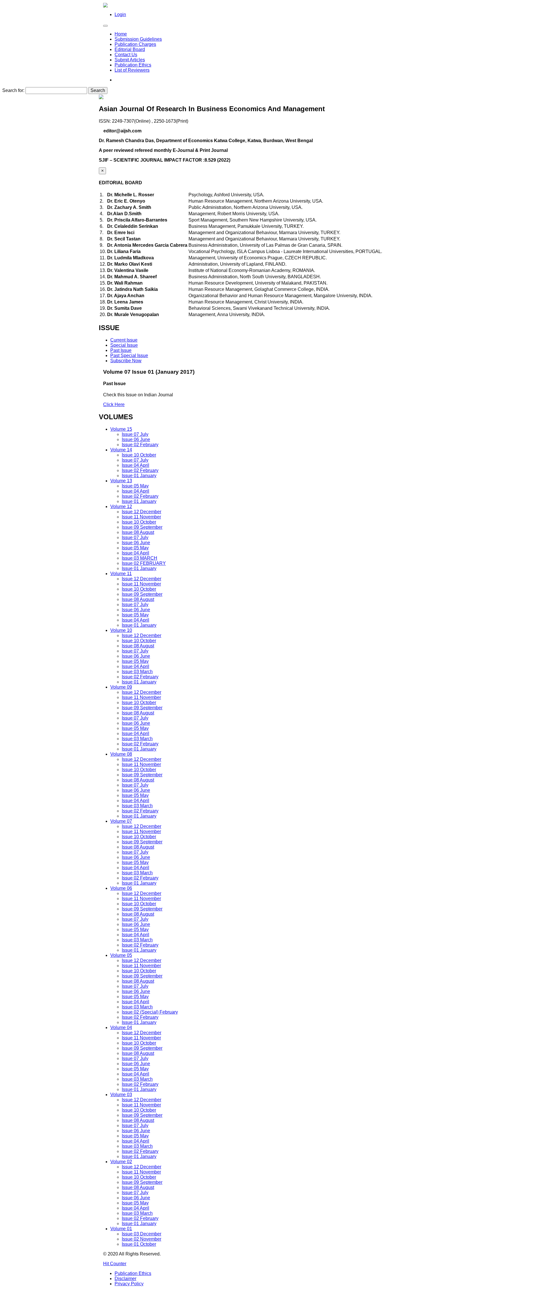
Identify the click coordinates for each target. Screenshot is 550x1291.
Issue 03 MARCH (139, 558)
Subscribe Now (126, 360)
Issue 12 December (141, 511)
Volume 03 (121, 1094)
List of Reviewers (132, 70)
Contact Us (126, 54)
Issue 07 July (135, 434)
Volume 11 (121, 573)
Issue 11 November (141, 516)
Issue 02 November (141, 1239)
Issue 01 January (139, 475)
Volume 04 (121, 1027)
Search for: (13, 90)
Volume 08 (121, 754)
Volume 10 (121, 630)
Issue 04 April (135, 465)
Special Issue (124, 345)
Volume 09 (121, 687)
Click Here (114, 404)
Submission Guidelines (138, 39)
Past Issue (120, 350)
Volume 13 (121, 480)
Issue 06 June (136, 439)
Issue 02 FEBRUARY (144, 563)
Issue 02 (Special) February (150, 1012)
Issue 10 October (139, 454)
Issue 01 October (139, 1244)
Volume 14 (121, 449)
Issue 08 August (138, 532)
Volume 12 (121, 506)
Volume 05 (121, 955)
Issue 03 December (141, 1233)
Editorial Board (130, 49)
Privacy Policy (129, 1283)
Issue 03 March (137, 671)
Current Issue (124, 340)
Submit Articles (130, 59)
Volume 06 (121, 888)
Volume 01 (121, 1228)
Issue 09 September (142, 527)
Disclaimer (125, 1278)
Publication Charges (135, 44)
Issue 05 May (135, 485)
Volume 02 (121, 1161)
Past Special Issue (129, 355)
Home (121, 34)
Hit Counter (114, 1263)
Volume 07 (121, 821)
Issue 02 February (140, 444)
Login (120, 14)
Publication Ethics (133, 64)
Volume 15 (121, 429)
